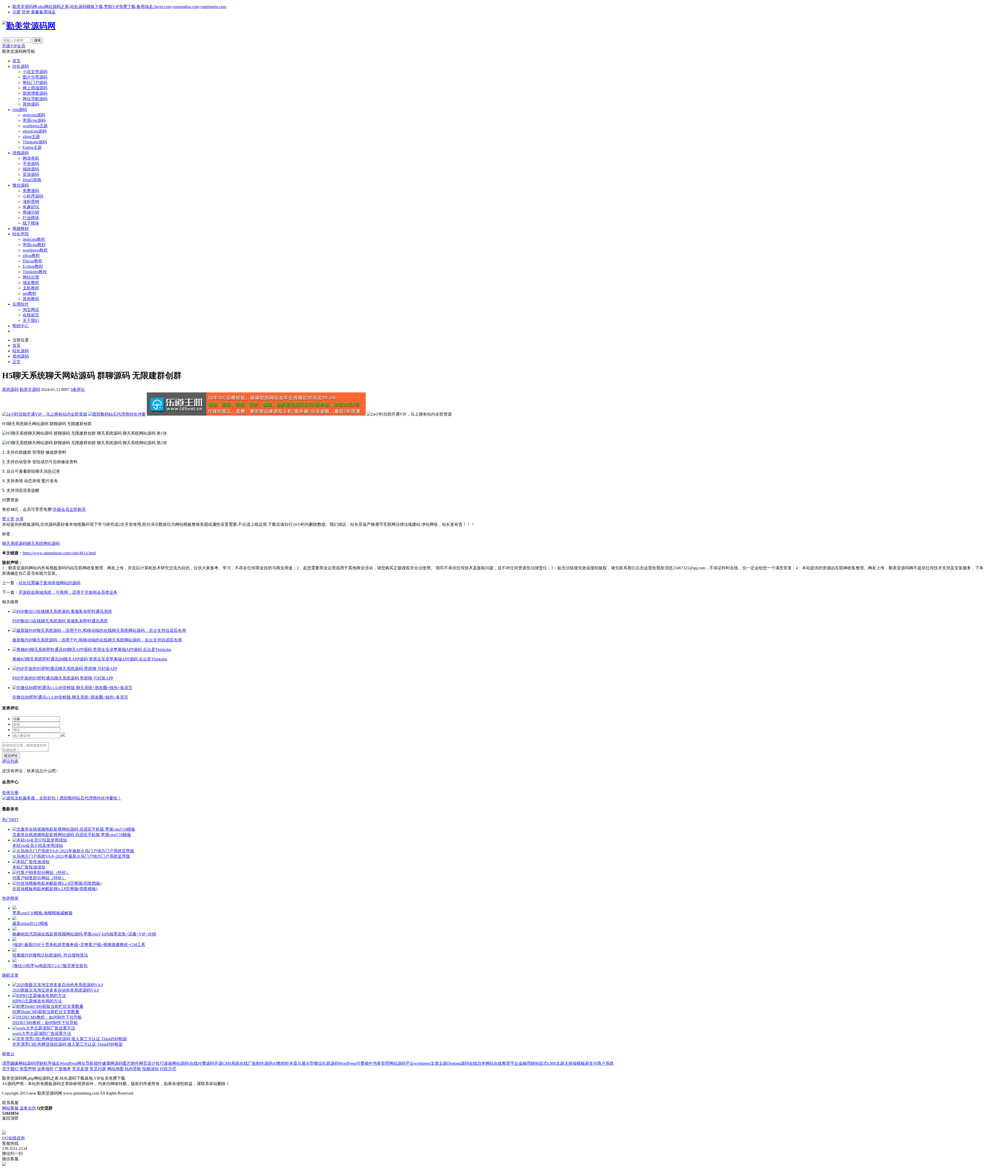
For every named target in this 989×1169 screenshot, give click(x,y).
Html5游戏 (32, 180)
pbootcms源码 (35, 131)
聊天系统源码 (14, 543)
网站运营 (31, 277)
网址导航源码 (35, 99)
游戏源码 (20, 153)
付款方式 (168, 1069)
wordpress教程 (35, 250)
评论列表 (10, 761)
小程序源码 (33, 196)
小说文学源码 (35, 72)
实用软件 (20, 304)
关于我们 (31, 320)
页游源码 (31, 174)
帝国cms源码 (34, 120)
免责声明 (28, 1069)
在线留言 (31, 315)
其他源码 (31, 104)
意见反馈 (80, 1069)
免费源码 (31, 190)
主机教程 (31, 288)
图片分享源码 (35, 77)
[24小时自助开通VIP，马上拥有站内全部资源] (44, 414)
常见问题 (98, 1069)
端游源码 (31, 169)
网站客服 (10, 1108)
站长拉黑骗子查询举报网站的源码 (49, 583)
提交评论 (11, 756)
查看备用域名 (43, 12)
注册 (16, 12)
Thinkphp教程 (35, 272)
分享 (19, 519)
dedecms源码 (34, 115)
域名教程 (31, 282)
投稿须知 (150, 1069)
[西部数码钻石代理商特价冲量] (117, 414)
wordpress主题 (35, 126)
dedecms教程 (34, 239)
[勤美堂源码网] (29, 25)
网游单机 (31, 158)
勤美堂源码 (30, 389)
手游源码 (31, 163)
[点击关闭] (2, 1128)
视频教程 (20, 228)
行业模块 (31, 218)
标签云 (8, 1054)
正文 (16, 361)
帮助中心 (20, 326)
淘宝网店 (31, 309)
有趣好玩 (31, 207)
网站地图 (115, 1069)
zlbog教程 (31, 255)
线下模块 (31, 223)
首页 (16, 61)
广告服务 (63, 1069)
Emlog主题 (32, 147)
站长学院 (20, 234)
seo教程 (29, 293)
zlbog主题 (31, 136)
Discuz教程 (32, 261)
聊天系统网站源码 (43, 543)
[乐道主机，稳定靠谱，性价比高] (256, 414)
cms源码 (19, 109)
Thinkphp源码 (35, 142)
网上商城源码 (35, 88)
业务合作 (28, 1108)
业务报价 (45, 1069)
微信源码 (20, 185)
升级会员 (61, 509)
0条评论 (78, 389)
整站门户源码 (35, 82)
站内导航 (133, 1069)
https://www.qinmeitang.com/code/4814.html (59, 553)
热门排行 (10, 820)
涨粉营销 (31, 201)
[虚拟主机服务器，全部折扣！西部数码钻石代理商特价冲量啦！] (62, 798)
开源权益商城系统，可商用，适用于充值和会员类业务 (68, 592)
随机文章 (10, 975)
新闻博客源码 (35, 93)
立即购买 (77, 509)
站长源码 (20, 66)
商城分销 (31, 212)
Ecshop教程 (33, 266)
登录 (26, 12)
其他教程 (31, 299)
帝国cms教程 (34, 245)
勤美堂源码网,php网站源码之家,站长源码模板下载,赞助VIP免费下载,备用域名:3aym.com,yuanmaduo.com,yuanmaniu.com (119, 6)
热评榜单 (10, 898)
